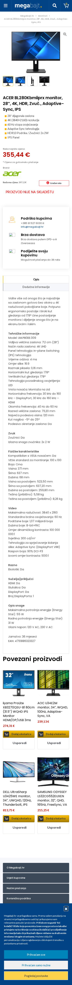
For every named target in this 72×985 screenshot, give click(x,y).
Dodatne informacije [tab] (36, 287)
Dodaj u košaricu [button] (21, 734)
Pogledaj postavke (36, 975)
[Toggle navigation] (6, 6)
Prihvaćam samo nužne (36, 965)
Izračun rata (55, 183)
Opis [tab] (36, 279)
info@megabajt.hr (32, 226)
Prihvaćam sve (36, 954)
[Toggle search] (54, 6)
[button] (66, 908)
